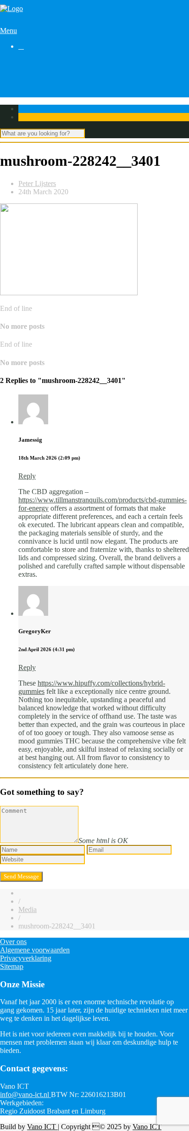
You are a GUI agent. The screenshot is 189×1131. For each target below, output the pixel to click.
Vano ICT (42, 1127)
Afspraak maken (42, 70)
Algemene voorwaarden (35, 950)
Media (27, 909)
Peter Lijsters (37, 183)
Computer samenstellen (52, 62)
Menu (8, 30)
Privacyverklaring (25, 958)
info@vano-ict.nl (25, 1094)
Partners (30, 86)
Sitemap (11, 966)
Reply (27, 476)
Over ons (31, 95)
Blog (25, 78)
